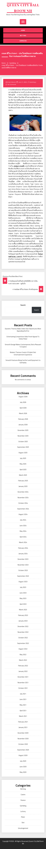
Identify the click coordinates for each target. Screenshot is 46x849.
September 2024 (23, 509)
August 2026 (23, 396)
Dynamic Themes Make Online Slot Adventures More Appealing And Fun (23, 329)
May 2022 (23, 654)
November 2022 (23, 632)
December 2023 (23, 559)
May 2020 (23, 772)
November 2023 (23, 565)
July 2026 (23, 402)
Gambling (23, 41)
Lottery (23, 811)
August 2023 (23, 581)
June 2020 (23, 766)
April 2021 (23, 710)
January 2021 (23, 727)
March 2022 (23, 660)
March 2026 (23, 413)
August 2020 (23, 755)
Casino (23, 794)
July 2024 (23, 520)
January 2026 (23, 424)
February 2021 (23, 722)
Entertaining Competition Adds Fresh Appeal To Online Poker (23, 337)
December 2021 (23, 677)
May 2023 (23, 598)
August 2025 (23, 452)
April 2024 (23, 537)
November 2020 (23, 738)
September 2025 (23, 447)
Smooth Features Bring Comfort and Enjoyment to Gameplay (23, 361)
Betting (23, 35)
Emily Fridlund (11, 82)
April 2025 (23, 469)
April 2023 (23, 604)
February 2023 (23, 615)
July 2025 (23, 458)
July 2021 (23, 694)
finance (23, 800)
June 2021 (23, 699)
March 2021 (23, 716)
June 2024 (23, 525)
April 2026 (23, 408)
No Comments (12, 84)
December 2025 (23, 430)
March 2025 (23, 475)
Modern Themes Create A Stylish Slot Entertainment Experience (23, 353)
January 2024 (23, 553)
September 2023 (23, 576)
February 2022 (23, 665)
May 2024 (23, 531)
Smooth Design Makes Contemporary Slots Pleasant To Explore (23, 345)
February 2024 (23, 548)
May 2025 (23, 464)
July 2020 (23, 761)
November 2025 (23, 436)
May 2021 (23, 705)
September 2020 (23, 750)
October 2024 (23, 503)
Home (23, 30)
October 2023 (23, 570)
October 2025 (23, 441)
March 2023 (23, 609)
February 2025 (23, 480)
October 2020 (23, 744)
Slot (23, 822)
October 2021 (23, 688)
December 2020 (23, 733)
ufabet (19, 166)
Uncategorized (23, 828)
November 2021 (23, 682)
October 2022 (23, 637)
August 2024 (23, 514)
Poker (23, 817)
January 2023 (23, 621)
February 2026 (23, 419)
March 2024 (23, 542)
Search (23, 305)
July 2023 (23, 587)
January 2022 (23, 671)
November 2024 (23, 497)
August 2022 (23, 649)
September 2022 (23, 643)
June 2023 (23, 593)
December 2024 (23, 492)
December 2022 (23, 626)
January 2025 (23, 486)
